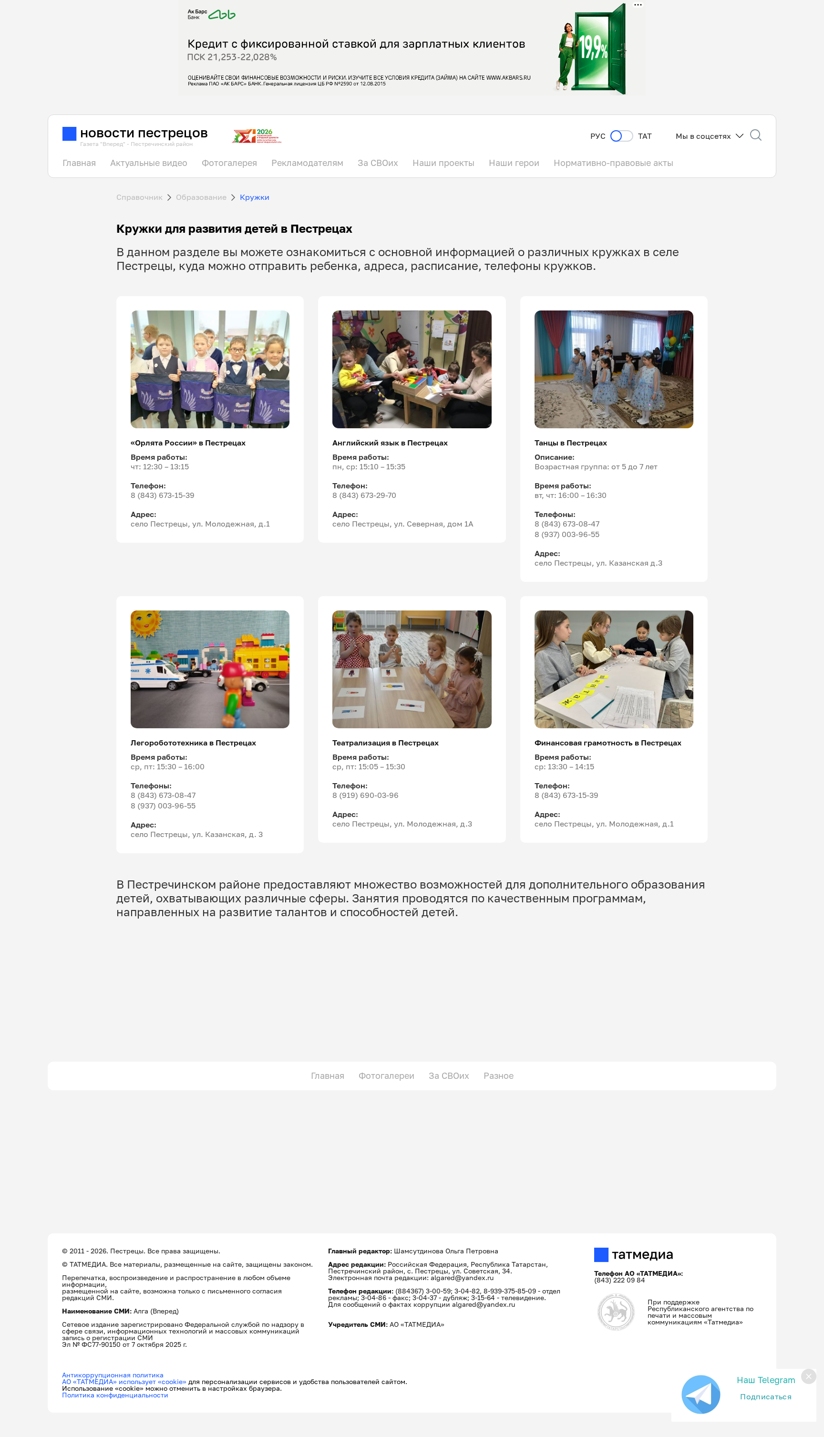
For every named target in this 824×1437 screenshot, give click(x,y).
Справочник (139, 197)
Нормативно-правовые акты (613, 162)
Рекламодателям (307, 162)
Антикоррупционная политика (113, 1375)
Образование (201, 197)
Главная (79, 162)
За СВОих (378, 162)
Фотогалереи (386, 1075)
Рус (598, 136)
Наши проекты (443, 162)
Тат (645, 136)
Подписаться (766, 1396)
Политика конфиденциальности (115, 1395)
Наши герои (514, 162)
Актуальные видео (148, 162)
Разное (499, 1075)
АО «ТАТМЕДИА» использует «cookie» (124, 1381)
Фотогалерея (229, 162)
